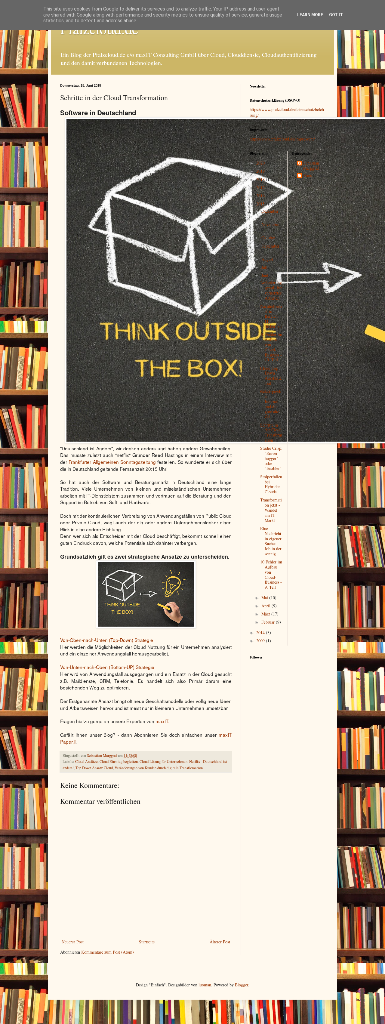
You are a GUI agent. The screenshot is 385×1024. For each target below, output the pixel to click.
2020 (261, 163)
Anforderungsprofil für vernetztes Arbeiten (271, 290)
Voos (307, 175)
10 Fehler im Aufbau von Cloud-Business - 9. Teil (271, 574)
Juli (265, 267)
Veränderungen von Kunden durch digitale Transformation (159, 767)
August (268, 259)
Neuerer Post (73, 942)
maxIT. (162, 721)
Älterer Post (220, 942)
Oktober (268, 237)
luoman (205, 985)
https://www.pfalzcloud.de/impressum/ (282, 139)
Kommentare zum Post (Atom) (107, 952)
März (266, 614)
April (266, 606)
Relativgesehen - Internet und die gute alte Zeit (270, 403)
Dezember (270, 211)
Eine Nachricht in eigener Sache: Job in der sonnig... (271, 541)
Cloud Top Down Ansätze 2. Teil (271, 375)
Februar (268, 622)
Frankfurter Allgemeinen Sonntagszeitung (112, 461)
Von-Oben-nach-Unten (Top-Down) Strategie (106, 640)
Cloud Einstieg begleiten (119, 761)
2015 (261, 204)
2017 (261, 187)
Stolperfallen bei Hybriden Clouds (271, 484)
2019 (261, 171)
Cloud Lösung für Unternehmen (163, 761)
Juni (265, 275)
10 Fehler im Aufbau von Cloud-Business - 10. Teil (271, 347)
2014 (261, 632)
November (270, 224)
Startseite (147, 942)
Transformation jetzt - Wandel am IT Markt (271, 510)
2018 (261, 179)
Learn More (310, 14)
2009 (261, 640)
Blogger (241, 985)
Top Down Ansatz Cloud (94, 767)
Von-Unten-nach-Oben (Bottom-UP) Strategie (107, 667)
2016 (261, 196)
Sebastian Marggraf (311, 166)
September (270, 246)
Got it (336, 14)
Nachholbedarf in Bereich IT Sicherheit (271, 316)
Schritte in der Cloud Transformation (271, 432)
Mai (265, 597)
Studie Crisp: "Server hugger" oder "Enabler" (271, 458)
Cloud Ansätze (86, 761)
